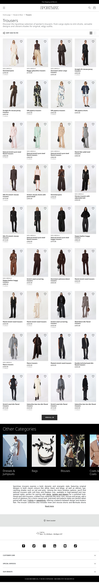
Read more (49, 506)
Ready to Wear (18, 15)
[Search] (89, 8)
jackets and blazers (60, 494)
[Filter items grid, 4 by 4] (91, 33)
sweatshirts (41, 500)
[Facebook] (23, 546)
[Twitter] (34, 546)
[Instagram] (44, 546)
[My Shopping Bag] (94, 8)
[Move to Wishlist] (21, 41)
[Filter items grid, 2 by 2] (95, 33)
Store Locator (51, 521)
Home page (7, 15)
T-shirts (31, 500)
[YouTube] (65, 546)
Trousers (29, 15)
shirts (48, 494)
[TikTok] (75, 546)
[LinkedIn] (54, 546)
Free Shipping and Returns (49, 2)
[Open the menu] (4, 8)
